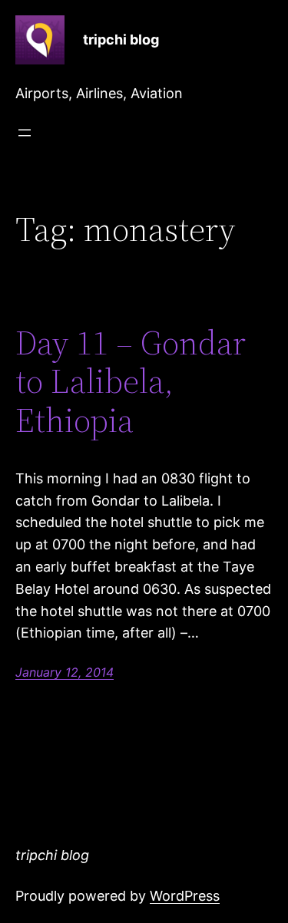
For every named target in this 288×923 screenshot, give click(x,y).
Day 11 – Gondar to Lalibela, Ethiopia (130, 382)
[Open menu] (24, 133)
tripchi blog (121, 39)
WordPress (185, 896)
